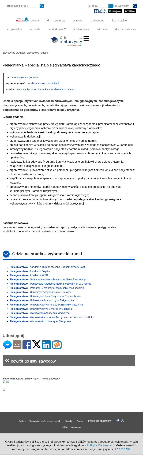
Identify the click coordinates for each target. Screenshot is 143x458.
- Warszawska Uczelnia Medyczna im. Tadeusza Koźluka (52, 317)
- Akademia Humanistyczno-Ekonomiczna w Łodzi (48, 266)
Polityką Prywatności (100, 445)
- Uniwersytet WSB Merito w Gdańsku (41, 308)
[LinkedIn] (46, 347)
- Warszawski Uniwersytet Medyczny (40, 321)
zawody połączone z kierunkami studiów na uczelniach (45, 89)
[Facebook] (26, 347)
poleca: (35, 20)
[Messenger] (7, 347)
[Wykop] (57, 347)
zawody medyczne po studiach (42, 83)
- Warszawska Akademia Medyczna (40, 312)
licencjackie (119, 20)
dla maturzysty (56, 20)
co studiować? (57, 29)
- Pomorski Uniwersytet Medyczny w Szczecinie (47, 287)
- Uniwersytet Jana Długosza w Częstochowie (45, 296)
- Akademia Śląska (30, 271)
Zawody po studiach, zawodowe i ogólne (25, 52)
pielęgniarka (32, 77)
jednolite (35, 29)
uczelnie (78, 20)
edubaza (102, 29)
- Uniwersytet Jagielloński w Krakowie (41, 292)
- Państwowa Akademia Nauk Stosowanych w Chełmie (50, 283)
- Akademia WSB (29, 275)
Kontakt (68, 421)
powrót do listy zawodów (30, 359)
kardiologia (18, 77)
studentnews (81, 29)
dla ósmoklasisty (125, 29)
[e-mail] (17, 347)
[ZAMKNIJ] (123, 449)
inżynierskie (14, 29)
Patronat (80, 421)
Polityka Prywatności (71, 427)
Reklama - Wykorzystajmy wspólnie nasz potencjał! (40, 421)
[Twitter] (36, 346)
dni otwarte (97, 20)
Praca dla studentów (99, 420)
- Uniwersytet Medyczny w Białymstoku (42, 300)
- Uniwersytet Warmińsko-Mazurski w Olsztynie (46, 304)
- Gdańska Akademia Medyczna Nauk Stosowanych (49, 279)
